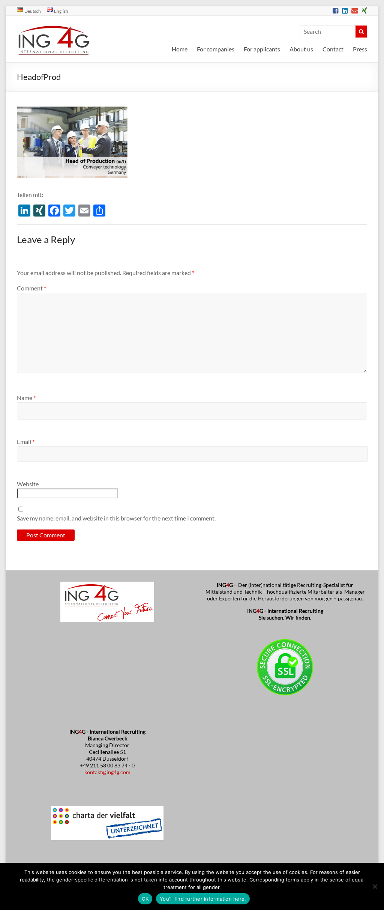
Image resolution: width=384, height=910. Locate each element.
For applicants (262, 49)
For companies (215, 49)
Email (25, 441)
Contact (333, 49)
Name (26, 397)
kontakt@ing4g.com (107, 772)
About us (301, 49)
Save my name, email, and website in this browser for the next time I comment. (116, 518)
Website (28, 483)
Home (180, 49)
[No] (374, 886)
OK (145, 899)
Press (360, 49)
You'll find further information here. (203, 899)
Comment (31, 288)
